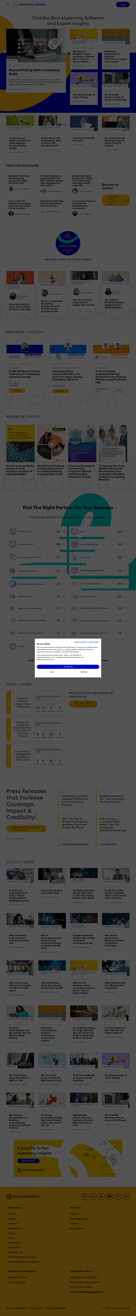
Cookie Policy (93, 642)
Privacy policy (80, 642)
